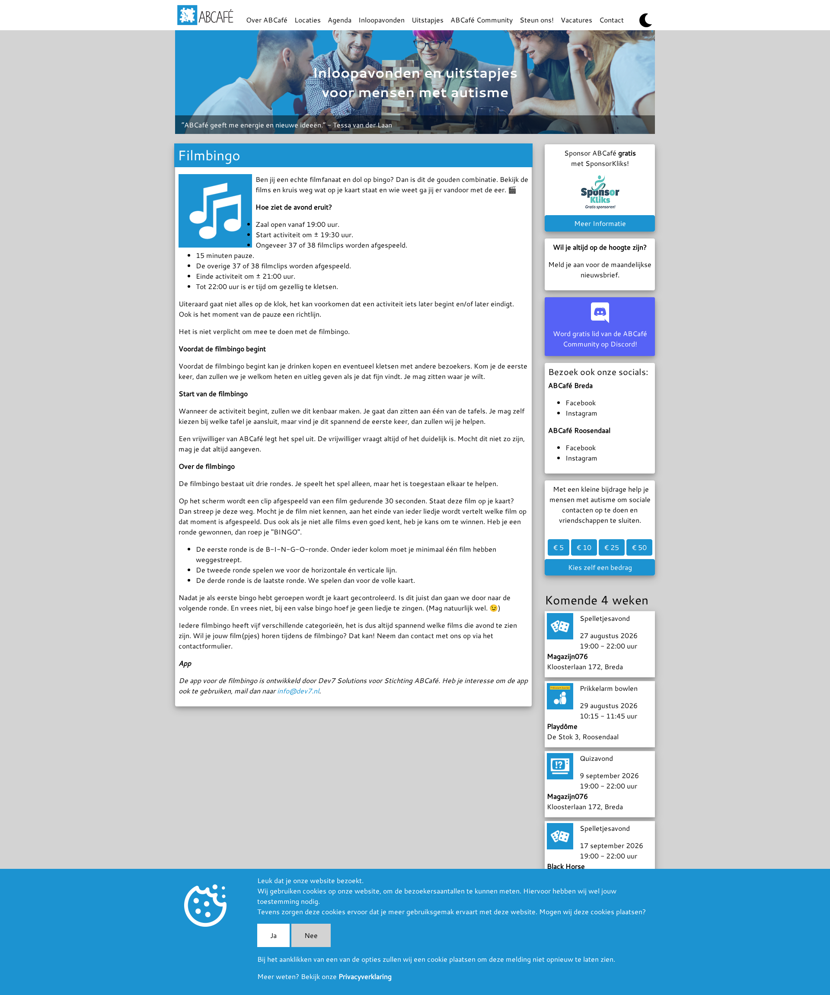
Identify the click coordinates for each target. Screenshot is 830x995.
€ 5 (558, 547)
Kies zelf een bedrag (600, 567)
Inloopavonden (381, 20)
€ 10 (584, 547)
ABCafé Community (481, 20)
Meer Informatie (600, 223)
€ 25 (611, 547)
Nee (311, 935)
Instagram (581, 413)
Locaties (307, 20)
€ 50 (639, 547)
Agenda (339, 20)
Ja (273, 935)
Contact (611, 20)
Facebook (580, 402)
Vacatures (576, 20)
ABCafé (205, 15)
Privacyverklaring (365, 976)
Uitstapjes (428, 20)
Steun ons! (537, 20)
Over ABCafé (266, 20)
